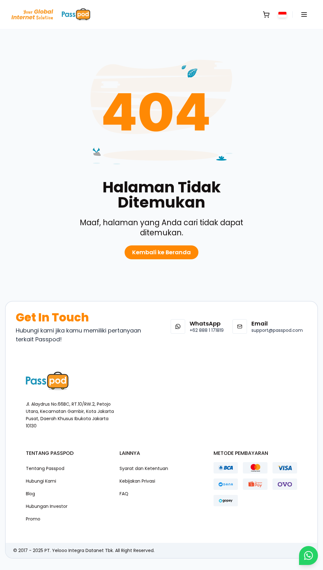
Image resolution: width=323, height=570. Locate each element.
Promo (33, 519)
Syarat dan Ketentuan (144, 468)
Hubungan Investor (47, 506)
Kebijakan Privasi (137, 481)
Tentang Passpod (45, 468)
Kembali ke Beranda (161, 252)
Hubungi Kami (41, 481)
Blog (30, 494)
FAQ (124, 494)
